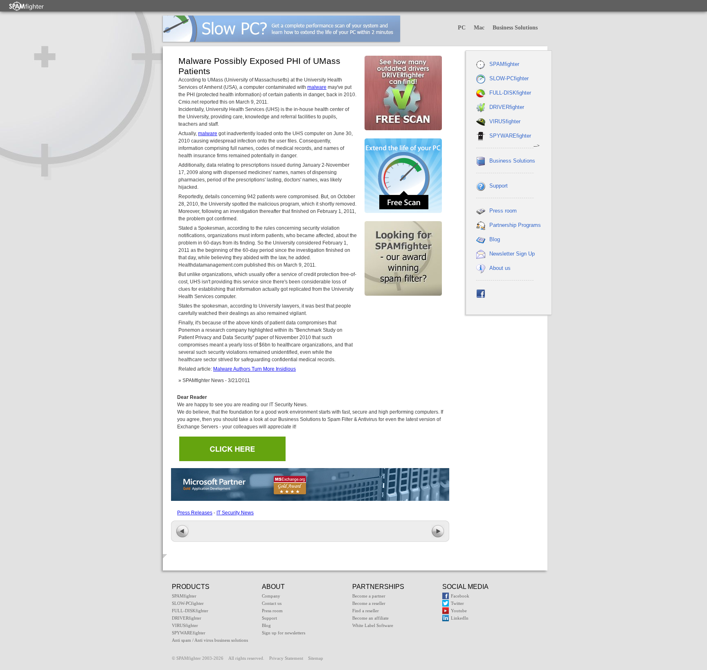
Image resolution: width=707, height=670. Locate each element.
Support (498, 186)
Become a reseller (368, 603)
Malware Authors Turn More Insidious (254, 369)
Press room (503, 211)
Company (271, 595)
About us (500, 268)
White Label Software (372, 625)
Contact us (271, 603)
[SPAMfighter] (26, 6)
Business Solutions (515, 28)
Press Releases (194, 513)
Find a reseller (365, 610)
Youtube (459, 610)
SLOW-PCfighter (509, 78)
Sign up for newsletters (283, 632)
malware (316, 87)
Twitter (457, 603)
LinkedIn (459, 618)
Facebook (460, 595)
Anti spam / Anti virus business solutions (210, 640)
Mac (479, 28)
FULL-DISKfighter (510, 93)
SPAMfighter (504, 64)
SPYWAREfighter (510, 136)
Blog (494, 239)
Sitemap (315, 658)
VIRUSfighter (504, 121)
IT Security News (235, 513)
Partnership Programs (515, 225)
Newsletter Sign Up (512, 254)
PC (462, 28)
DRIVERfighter (506, 107)
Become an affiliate (370, 618)
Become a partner (368, 595)
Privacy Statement (286, 658)
